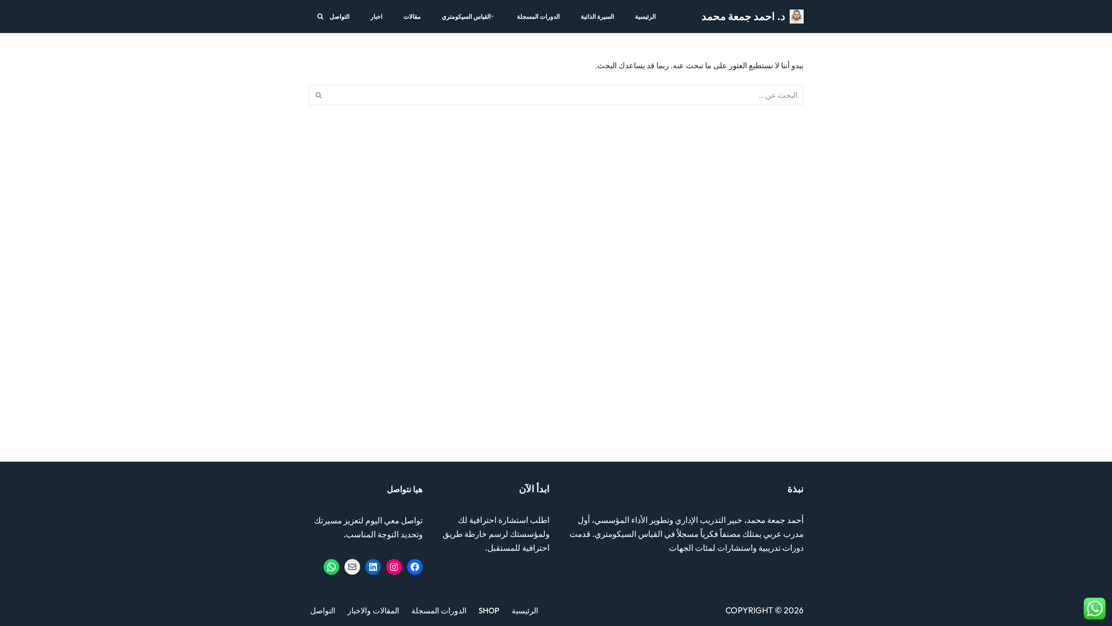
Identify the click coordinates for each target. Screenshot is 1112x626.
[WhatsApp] (331, 567)
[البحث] (320, 16)
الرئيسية (645, 16)
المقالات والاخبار (373, 611)
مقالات (412, 16)
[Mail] (352, 567)
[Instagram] (394, 567)
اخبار (377, 16)
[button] (492, 16)
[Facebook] (415, 567)
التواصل (340, 16)
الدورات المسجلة (538, 16)
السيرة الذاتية (597, 16)
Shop (489, 611)
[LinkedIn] (373, 567)
